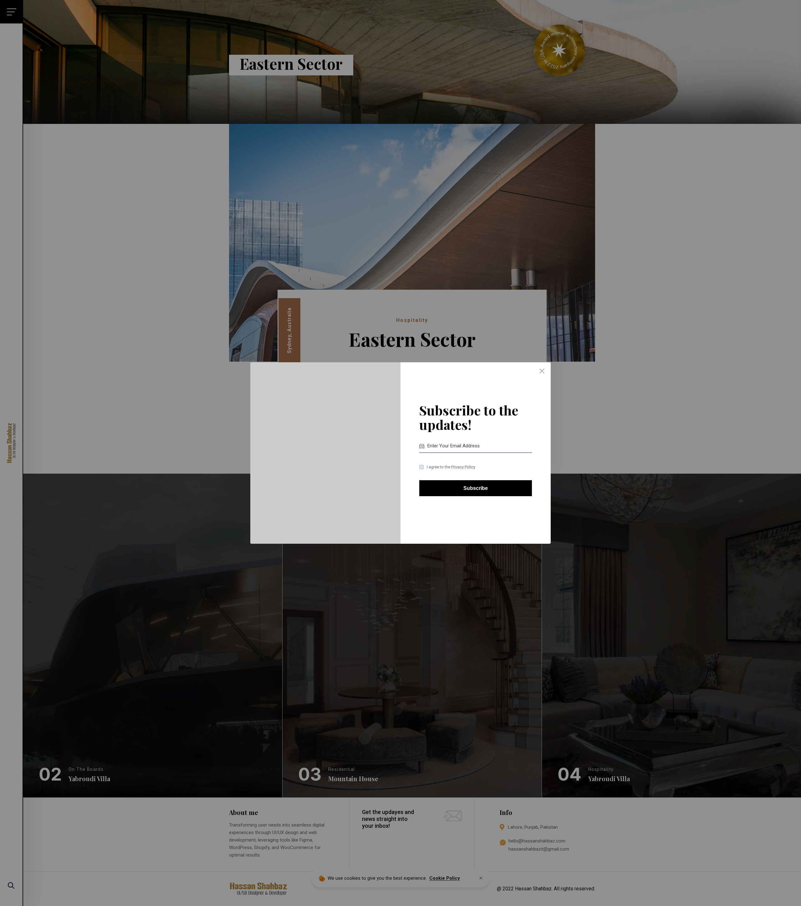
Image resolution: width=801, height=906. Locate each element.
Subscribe (475, 488)
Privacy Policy (463, 467)
